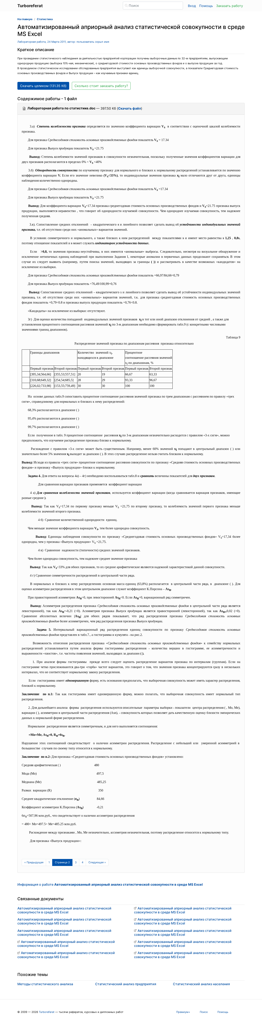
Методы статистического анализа (45, 984)
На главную (25, 19)
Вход (192, 6)
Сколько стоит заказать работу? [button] (101, 86)
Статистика (45, 19)
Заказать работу (229, 6)
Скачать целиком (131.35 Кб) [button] (43, 86)
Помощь (206, 6)
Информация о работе (110, 884)
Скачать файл (129, 108)
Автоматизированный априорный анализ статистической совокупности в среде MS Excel (64, 910)
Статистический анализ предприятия (125, 984)
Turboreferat (46, 1012)
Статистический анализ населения (201, 984)
